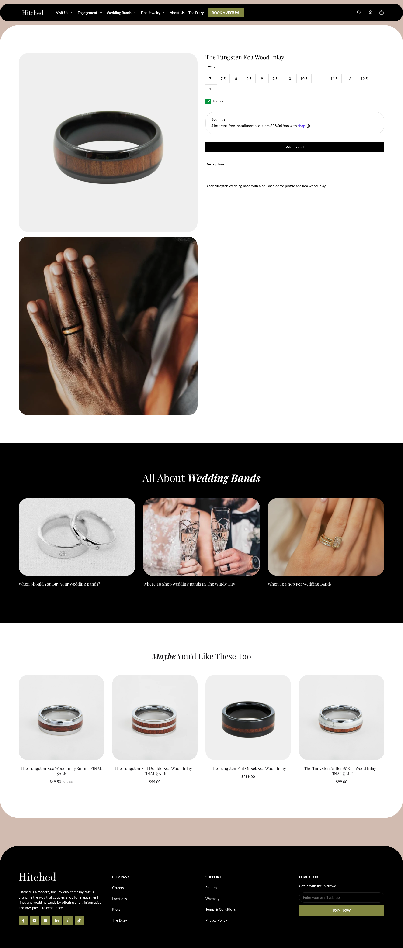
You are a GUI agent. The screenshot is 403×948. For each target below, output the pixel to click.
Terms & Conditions (220, 909)
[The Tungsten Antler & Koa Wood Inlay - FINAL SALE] (341, 717)
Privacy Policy (216, 920)
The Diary (119, 920)
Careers (118, 888)
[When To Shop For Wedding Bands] (326, 537)
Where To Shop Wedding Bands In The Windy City (189, 584)
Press (116, 909)
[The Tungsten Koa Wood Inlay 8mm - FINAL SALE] (61, 717)
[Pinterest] (68, 920)
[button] (359, 12)
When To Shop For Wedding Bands (300, 584)
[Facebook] (23, 920)
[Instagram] (45, 920)
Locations (119, 898)
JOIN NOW (342, 910)
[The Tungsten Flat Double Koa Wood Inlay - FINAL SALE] (155, 717)
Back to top (32, 853)
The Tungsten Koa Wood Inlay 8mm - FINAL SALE (61, 770)
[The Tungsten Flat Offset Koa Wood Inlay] (248, 717)
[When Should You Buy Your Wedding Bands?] (77, 537)
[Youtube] (34, 920)
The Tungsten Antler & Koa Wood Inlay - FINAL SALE (341, 770)
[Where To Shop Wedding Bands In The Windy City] (201, 537)
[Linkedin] (57, 920)
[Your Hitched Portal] (370, 12)
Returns (211, 888)
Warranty (212, 898)
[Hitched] (33, 13)
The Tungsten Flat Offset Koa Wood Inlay (248, 768)
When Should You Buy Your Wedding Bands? (59, 584)
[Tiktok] (79, 920)
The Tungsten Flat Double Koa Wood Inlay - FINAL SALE (155, 770)
